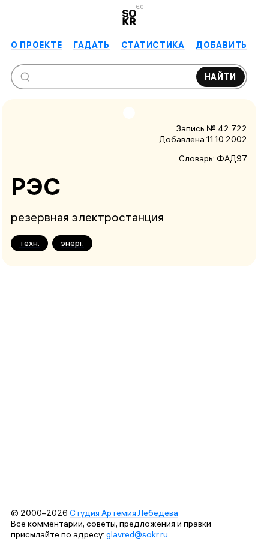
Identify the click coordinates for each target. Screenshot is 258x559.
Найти (221, 76)
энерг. (72, 243)
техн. (29, 243)
